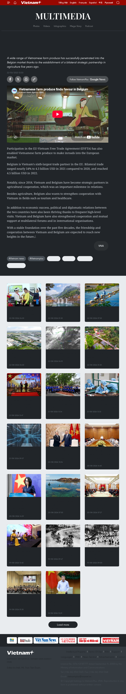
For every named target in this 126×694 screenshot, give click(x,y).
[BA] (111, 640)
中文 (100, 3)
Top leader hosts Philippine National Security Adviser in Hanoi (62, 454)
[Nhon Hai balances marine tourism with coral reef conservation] (63, 485)
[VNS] (45, 640)
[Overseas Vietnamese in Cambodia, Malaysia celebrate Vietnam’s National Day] (24, 384)
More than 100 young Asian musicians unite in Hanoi (23, 601)
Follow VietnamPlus (79, 79)
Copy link (34, 79)
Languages (66, 656)
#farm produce (16, 265)
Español (92, 2)
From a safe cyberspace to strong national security (23, 452)
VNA (77, 656)
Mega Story (75, 26)
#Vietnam (54, 258)
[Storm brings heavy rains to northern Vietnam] (63, 337)
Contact (121, 656)
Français (83, 2)
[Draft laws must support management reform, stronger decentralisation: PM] (63, 582)
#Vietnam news (16, 258)
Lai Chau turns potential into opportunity (61, 312)
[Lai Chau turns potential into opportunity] (63, 294)
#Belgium (68, 258)
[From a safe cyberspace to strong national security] (24, 435)
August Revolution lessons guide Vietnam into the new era (101, 555)
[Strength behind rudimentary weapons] (63, 535)
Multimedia (63, 16)
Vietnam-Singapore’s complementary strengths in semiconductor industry (102, 404)
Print (26, 79)
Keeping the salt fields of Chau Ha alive (101, 312)
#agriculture (85, 258)
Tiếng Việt (63, 2)
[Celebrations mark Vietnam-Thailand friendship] (24, 535)
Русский (109, 3)
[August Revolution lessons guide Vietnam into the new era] (102, 535)
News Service (89, 656)
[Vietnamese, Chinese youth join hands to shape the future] (63, 384)
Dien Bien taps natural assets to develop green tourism (100, 357)
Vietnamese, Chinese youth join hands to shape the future (62, 404)
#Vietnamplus (36, 258)
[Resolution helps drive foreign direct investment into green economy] (24, 337)
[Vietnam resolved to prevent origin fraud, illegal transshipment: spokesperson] (24, 485)
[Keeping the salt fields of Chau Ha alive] (102, 294)
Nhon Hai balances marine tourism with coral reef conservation (63, 504)
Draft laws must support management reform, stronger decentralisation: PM (62, 603)
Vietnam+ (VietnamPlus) (31, 2)
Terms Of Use (95, 651)
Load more (63, 624)
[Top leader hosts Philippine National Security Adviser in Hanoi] (63, 435)
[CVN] (68, 640)
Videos (46, 26)
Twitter (18, 79)
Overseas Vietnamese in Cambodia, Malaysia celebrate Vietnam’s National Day (22, 406)
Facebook (10, 79)
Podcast (89, 26)
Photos (36, 26)
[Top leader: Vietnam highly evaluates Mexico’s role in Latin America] (102, 485)
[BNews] (12, 640)
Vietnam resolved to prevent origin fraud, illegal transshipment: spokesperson (21, 506)
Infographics (60, 26)
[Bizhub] (25, 640)
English (73, 2)
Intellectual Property (76, 651)
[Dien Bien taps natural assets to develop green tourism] (102, 337)
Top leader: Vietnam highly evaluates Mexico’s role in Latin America (101, 504)
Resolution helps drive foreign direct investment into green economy (23, 357)
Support (116, 651)
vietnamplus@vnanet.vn (79, 676)
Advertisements (106, 656)
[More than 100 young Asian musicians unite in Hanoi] (24, 582)
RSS (107, 651)
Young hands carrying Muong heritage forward (22, 312)
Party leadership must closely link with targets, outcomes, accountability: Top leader (101, 456)
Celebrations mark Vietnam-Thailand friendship (19, 555)
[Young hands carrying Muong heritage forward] (24, 294)
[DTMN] (89, 640)
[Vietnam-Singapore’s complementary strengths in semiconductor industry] (102, 384)
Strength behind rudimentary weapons (60, 553)
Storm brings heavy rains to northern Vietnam (62, 355)
